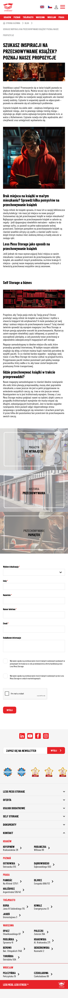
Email (5, 623)
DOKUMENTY (9, 824)
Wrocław (51, 17)
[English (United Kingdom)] (42, 7)
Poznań (17, 17)
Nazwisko (7, 595)
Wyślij (10, 710)
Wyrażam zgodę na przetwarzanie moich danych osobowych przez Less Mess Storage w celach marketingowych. (37, 677)
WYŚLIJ (54, 750)
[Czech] (50, 7)
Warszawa (40, 17)
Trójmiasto (28, 17)
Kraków (7, 17)
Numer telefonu (9, 609)
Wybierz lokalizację (11, 566)
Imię (5, 580)
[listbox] (34, 572)
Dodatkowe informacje (12, 637)
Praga (61, 17)
